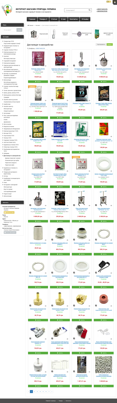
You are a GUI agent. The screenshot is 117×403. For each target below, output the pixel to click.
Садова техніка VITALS (10, 50)
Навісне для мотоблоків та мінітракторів (12, 66)
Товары (42, 19)
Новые (109, 44)
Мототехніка (7, 124)
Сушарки (6, 97)
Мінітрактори (8, 109)
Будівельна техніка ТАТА (11, 145)
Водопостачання (9, 126)
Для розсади (8, 196)
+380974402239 (102, 9)
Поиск (19, 30)
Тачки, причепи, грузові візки (12, 90)
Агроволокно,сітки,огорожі (12, 102)
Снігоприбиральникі (10, 191)
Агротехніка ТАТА (9, 135)
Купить (38, 81)
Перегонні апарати (10, 163)
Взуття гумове (8, 189)
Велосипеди (7, 80)
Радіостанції (7, 194)
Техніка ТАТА (7, 138)
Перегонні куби (9, 165)
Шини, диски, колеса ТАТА (11, 93)
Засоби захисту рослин (11, 99)
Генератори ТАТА (9, 41)
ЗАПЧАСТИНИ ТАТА (10, 142)
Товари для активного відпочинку (10, 173)
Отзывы (85, 19)
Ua (110, 1)
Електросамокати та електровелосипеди (10, 53)
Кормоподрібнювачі (10, 78)
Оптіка (6, 176)
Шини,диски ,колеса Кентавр (12, 95)
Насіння (6, 56)
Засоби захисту (8, 106)
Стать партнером (11, 232)
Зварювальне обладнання (12, 129)
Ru (107, 1)
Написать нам (10, 212)
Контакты (74, 19)
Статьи (54, 19)
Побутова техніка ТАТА (10, 147)
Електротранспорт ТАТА (11, 131)
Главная (32, 19)
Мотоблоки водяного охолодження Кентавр (10, 83)
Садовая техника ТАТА (10, 140)
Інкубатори (7, 104)
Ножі (5, 182)
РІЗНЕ (5, 119)
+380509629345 (102, 11)
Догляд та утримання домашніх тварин (10, 74)
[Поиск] (89, 10)
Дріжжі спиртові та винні (12, 158)
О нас (63, 19)
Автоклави (7, 113)
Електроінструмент (9, 63)
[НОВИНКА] (38, 93)
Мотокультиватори (9, 58)
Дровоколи (7, 122)
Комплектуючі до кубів (12, 160)
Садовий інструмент (10, 61)
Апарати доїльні (9, 111)
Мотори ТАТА (8, 133)
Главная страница (51, 401)
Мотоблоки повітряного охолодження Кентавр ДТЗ (12, 70)
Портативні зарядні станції (12, 43)
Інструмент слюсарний (10, 184)
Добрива (6, 153)
